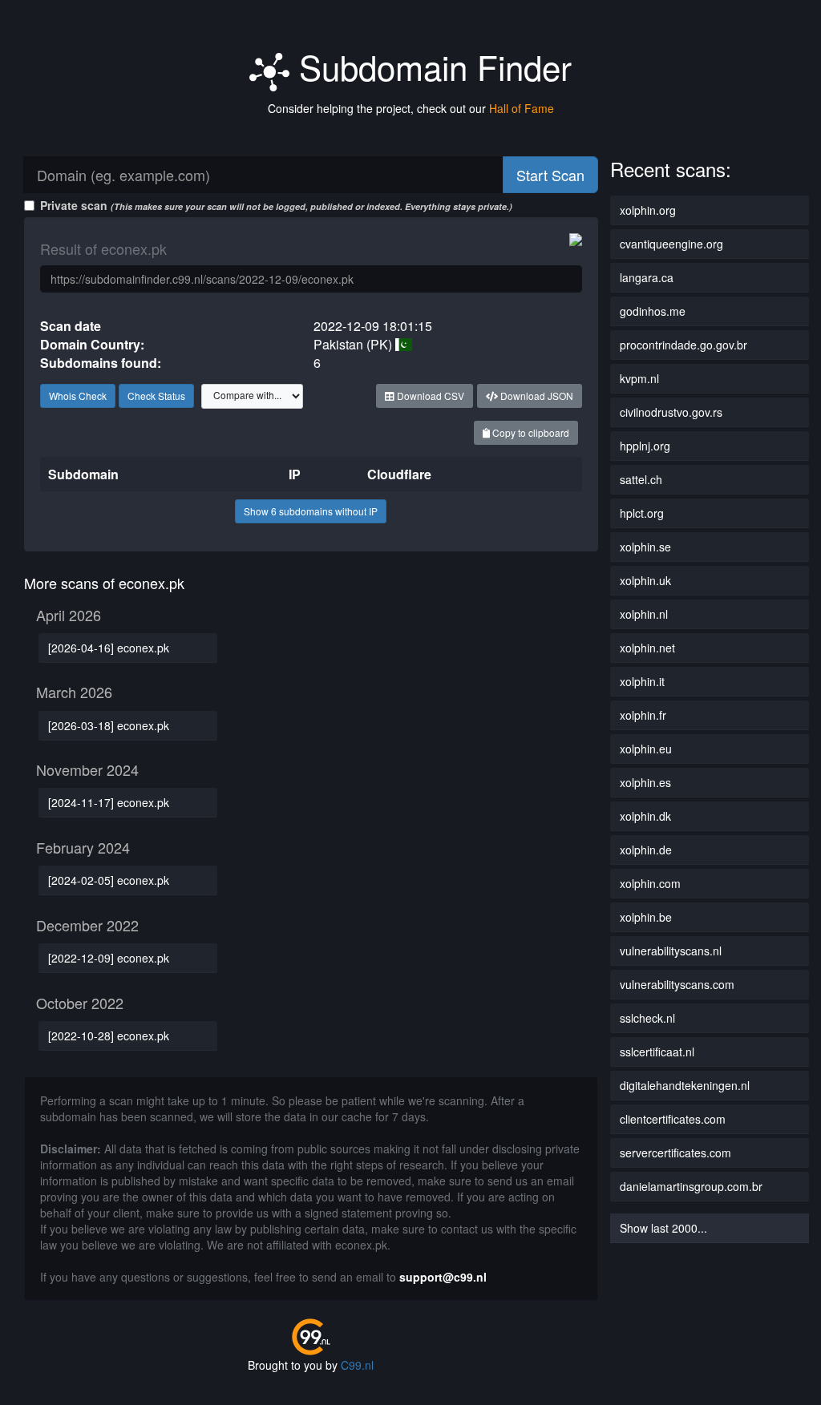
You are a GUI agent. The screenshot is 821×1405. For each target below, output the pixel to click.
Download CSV (429, 395)
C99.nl (357, 1365)
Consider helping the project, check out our (411, 108)
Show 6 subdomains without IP (311, 511)
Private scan (276, 205)
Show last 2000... (663, 1228)
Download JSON (535, 395)
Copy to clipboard (529, 432)
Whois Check (78, 395)
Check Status (156, 395)
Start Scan (550, 174)
